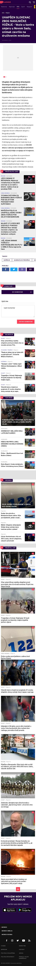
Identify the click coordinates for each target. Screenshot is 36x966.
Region (8, 13)
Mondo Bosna (7, 934)
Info (3, 13)
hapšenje (7, 260)
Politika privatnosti (7, 957)
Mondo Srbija (7, 931)
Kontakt (22, 949)
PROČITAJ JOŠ (10, 548)
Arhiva (21, 953)
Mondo (4, 927)
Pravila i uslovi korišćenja (24, 957)
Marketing (22, 946)
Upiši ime (5, 301)
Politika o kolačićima (8, 953)
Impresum (4, 949)
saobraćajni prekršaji (22, 260)
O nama (3, 946)
